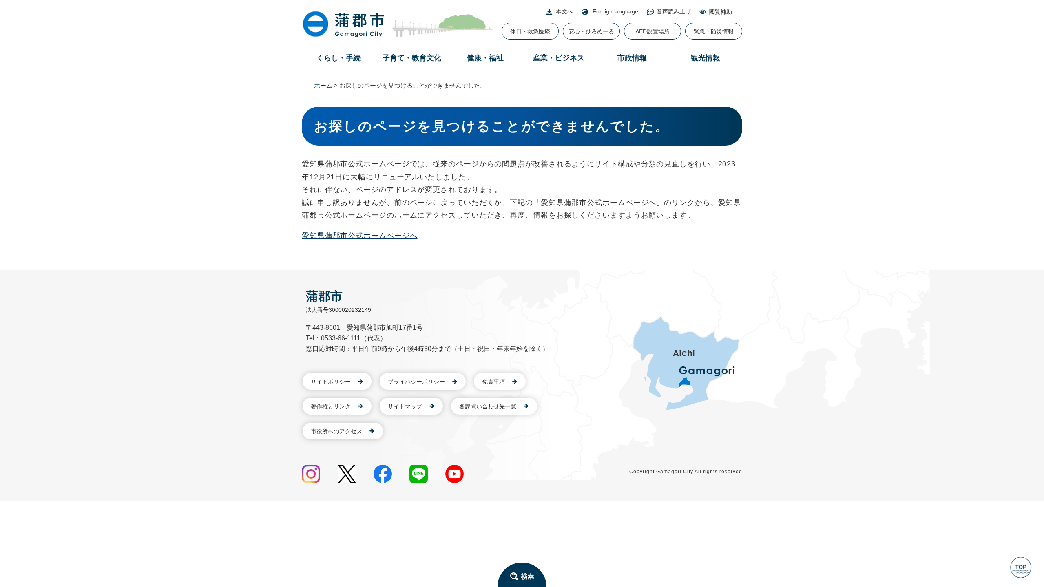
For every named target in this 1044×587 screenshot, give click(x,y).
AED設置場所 (652, 31)
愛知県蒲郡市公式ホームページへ (360, 236)
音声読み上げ (674, 11)
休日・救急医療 (530, 31)
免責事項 (493, 381)
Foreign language (615, 11)
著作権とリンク (331, 406)
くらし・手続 (338, 58)
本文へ (564, 11)
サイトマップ (405, 406)
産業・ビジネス (558, 58)
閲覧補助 (720, 12)
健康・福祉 (485, 58)
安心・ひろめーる (591, 31)
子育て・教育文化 (412, 58)
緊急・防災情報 (714, 31)
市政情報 (632, 58)
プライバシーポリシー (416, 381)
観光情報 (705, 58)
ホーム (323, 85)
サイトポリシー (331, 381)
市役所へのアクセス (336, 431)
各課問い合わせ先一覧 (487, 406)
